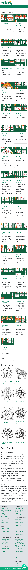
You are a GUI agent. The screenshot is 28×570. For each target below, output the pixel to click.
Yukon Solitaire (20, 134)
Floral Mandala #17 (7, 443)
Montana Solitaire (18, 233)
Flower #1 (5, 402)
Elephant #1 (19, 381)
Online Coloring (18, 559)
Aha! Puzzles (18, 563)
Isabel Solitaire (7, 113)
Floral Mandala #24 (20, 443)
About (25, 568)
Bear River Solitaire (19, 181)
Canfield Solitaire (5, 348)
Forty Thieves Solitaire (6, 233)
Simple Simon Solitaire (6, 181)
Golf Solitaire (20, 91)
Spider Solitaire (7, 48)
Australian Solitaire (5, 255)
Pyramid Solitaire (5, 157)
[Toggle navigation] (25, 7)
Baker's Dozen (20, 68)
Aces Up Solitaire (18, 207)
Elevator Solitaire (4, 92)
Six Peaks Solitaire (5, 326)
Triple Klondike (7, 68)
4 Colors (17, 557)
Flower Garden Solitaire (20, 278)
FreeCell (18, 48)
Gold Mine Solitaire (5, 302)
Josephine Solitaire (5, 278)
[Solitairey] (7, 2)
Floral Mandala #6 (7, 382)
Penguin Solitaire (5, 207)
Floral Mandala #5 (20, 402)
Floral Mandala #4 (20, 422)
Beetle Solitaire (20, 301)
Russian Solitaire (18, 255)
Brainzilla (17, 565)
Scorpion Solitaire (18, 157)
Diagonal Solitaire (18, 326)
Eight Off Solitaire (5, 135)
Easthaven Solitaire (19, 114)
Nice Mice (5, 422)
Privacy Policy (20, 568)
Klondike (5, 24)
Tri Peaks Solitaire (18, 24)
